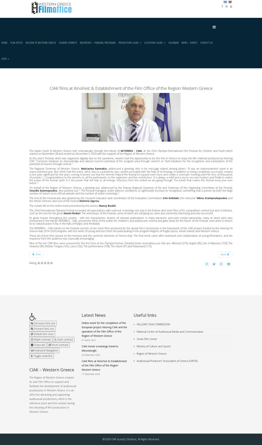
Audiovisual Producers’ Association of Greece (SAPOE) (167, 361)
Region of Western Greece (151, 353)
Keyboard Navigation (46, 350)
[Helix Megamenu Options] (215, 27)
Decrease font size (44, 323)
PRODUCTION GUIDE (129, 42)
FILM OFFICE (17, 42)
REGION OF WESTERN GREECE (41, 42)
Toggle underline (42, 356)
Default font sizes (43, 334)
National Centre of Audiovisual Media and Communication (169, 331)
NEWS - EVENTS (189, 42)
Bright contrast (42, 339)
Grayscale (39, 345)
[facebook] (222, 6)
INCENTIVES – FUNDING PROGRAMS (98, 42)
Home (4, 42)
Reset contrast (59, 345)
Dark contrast (65, 339)
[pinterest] (226, 6)
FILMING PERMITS (68, 42)
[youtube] (231, 6)
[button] (52, 317)
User (4, 58)
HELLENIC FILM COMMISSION (153, 324)
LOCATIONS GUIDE (153, 42)
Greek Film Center (146, 339)
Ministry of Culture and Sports (153, 346)
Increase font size (43, 328)
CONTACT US (206, 42)
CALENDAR (173, 42)
